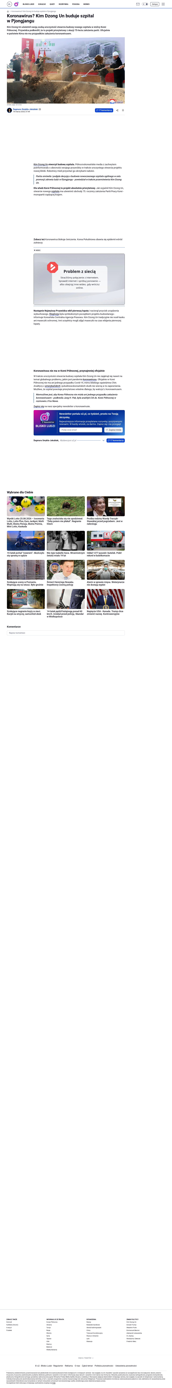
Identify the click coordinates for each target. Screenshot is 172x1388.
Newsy (89, 1322)
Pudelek (9, 1330)
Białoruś (49, 1347)
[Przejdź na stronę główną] (9, 6)
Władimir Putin (132, 1327)
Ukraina (49, 1325)
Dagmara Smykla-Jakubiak (25, 109)
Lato (88, 1339)
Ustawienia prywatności (125, 1366)
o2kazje (42, 4)
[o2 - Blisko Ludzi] (18, 4)
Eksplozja (54, 314)
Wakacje (89, 1341)
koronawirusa (90, 379)
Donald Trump (131, 1325)
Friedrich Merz (131, 1341)
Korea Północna (51, 1322)
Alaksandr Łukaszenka (134, 1333)
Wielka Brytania (51, 1350)
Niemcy (49, 1344)
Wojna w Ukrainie (92, 1336)
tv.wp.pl (9, 1327)
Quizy (52, 4)
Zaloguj (155, 4)
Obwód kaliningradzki (94, 1327)
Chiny (88, 1330)
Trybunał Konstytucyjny (95, 1333)
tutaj (53, 1383)
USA (47, 1341)
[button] (145, 4)
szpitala (55, 191)
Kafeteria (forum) (12, 1325)
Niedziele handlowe (93, 1325)
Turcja (48, 1327)
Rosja (48, 1330)
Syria (48, 1336)
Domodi (9, 1322)
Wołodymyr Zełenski (133, 1339)
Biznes (86, 4)
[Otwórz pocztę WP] (138, 4)
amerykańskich (52, 386)
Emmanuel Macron (133, 1330)
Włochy (48, 1333)
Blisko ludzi (28, 4)
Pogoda (75, 4)
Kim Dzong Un (41, 164)
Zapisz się (39, 406)
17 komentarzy (105, 110)
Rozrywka (63, 4)
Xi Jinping (130, 1336)
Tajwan (48, 1339)
